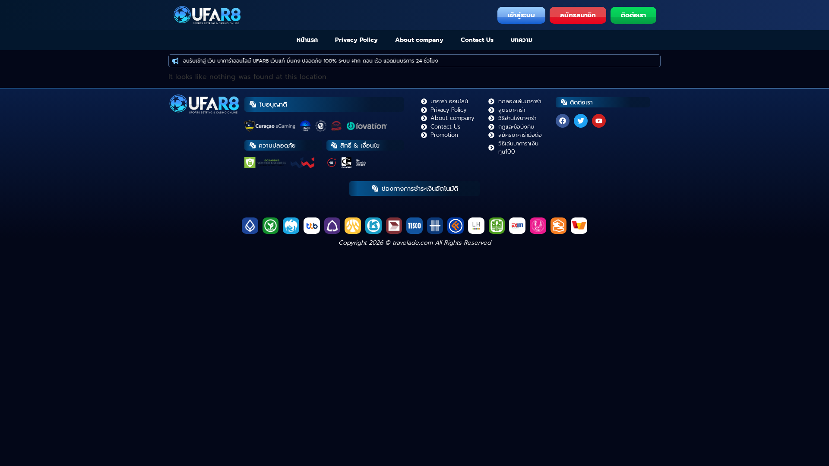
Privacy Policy (356, 39)
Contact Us (477, 39)
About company (419, 39)
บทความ (521, 39)
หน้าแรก (307, 39)
